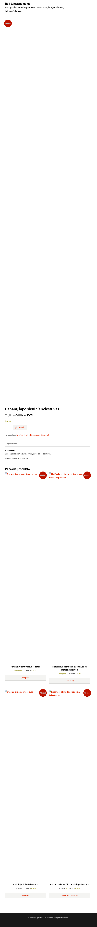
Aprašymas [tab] (12, 443)
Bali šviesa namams (17, 3)
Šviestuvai (45, 435)
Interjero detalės (22, 435)
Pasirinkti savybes (70, 895)
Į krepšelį (19, 427)
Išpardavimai (35, 435)
